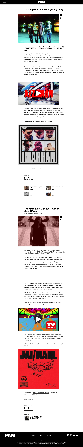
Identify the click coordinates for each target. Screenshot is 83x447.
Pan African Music (29, 12)
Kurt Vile (33, 168)
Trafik (45, 440)
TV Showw (46, 253)
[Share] (61, 15)
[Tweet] (61, 18)
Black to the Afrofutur (41, 393)
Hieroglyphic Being (28, 399)
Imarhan (29, 168)
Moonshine (52, 440)
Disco (25, 168)
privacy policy (52, 442)
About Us (42, 435)
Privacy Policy (34, 435)
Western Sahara (39, 168)
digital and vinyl (50, 344)
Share (78, 1)
